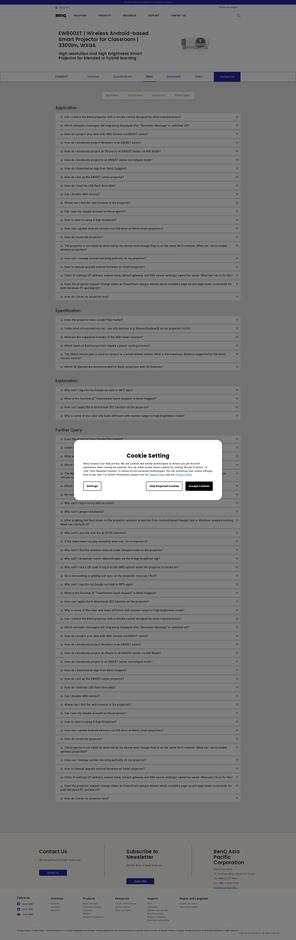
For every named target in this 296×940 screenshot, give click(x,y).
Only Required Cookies (164, 486)
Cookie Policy (157, 474)
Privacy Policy (183, 474)
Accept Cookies (199, 486)
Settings (92, 486)
